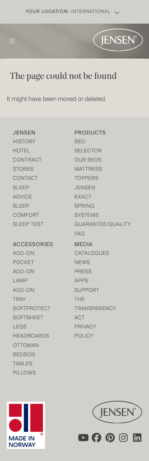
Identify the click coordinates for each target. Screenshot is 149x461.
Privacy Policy (85, 332)
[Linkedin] (137, 437)
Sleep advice (22, 193)
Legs (20, 327)
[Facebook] (96, 437)
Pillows (24, 373)
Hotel (21, 151)
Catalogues (89, 253)
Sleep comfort (26, 211)
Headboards (28, 336)
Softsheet (28, 318)
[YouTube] (82, 437)
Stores (23, 169)
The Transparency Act (89, 309)
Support (86, 290)
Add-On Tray (23, 295)
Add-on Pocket (23, 258)
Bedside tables (24, 360)
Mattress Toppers (88, 174)
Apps (81, 281)
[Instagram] (123, 437)
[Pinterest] (110, 437)
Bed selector (88, 147)
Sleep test (28, 224)
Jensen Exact (85, 193)
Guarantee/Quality (89, 224)
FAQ (79, 234)
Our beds (88, 160)
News (82, 263)
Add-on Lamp (23, 277)
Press (83, 272)
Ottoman (26, 346)
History (24, 142)
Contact (25, 178)
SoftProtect (28, 309)
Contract (27, 160)
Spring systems (86, 211)
